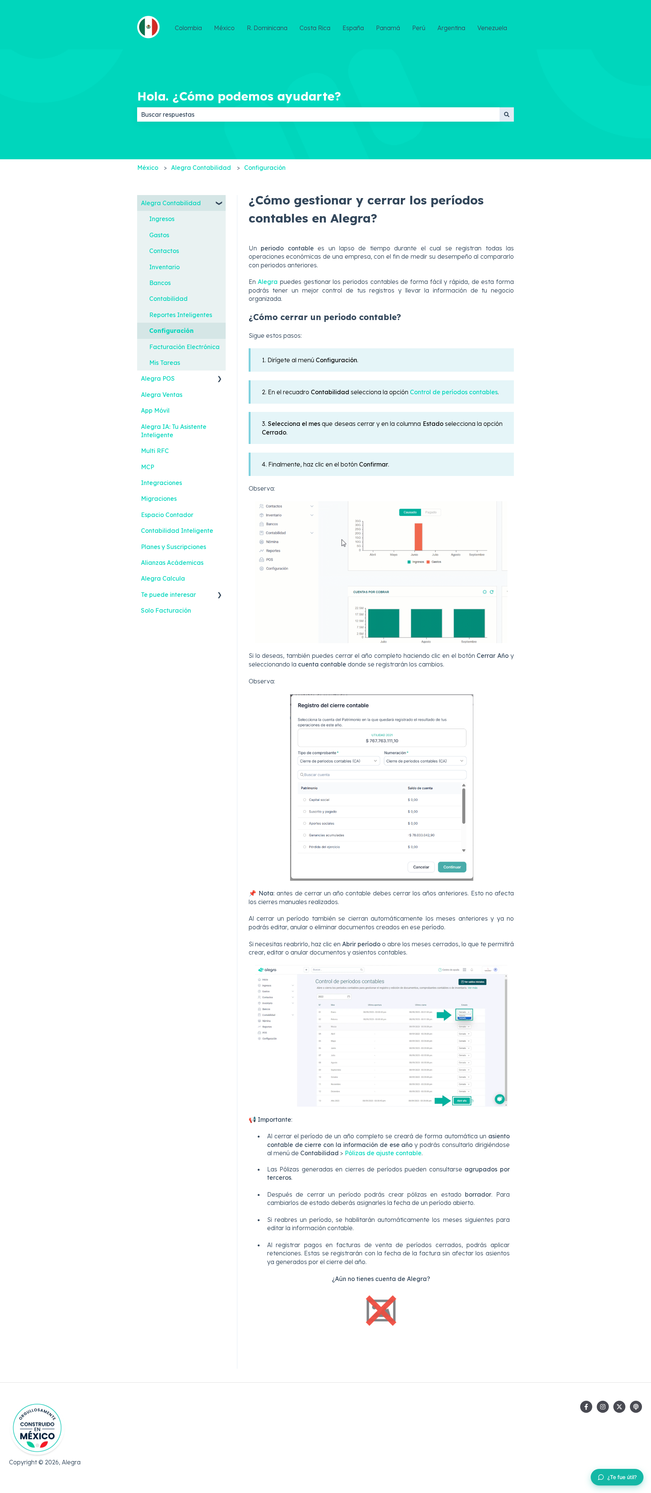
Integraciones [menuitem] (161, 482)
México (224, 28)
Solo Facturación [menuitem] (166, 610)
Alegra (268, 281)
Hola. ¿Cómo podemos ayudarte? (239, 96)
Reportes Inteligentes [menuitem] (180, 315)
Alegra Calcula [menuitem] (163, 578)
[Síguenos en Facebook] (586, 1407)
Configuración (265, 167)
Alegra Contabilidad (201, 167)
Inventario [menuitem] (164, 267)
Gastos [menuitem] (159, 235)
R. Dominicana (267, 28)
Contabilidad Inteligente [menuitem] (177, 530)
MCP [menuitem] (147, 467)
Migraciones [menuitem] (159, 498)
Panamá (388, 28)
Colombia (188, 28)
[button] (220, 203)
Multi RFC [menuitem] (155, 450)
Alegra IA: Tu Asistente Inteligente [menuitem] (173, 431)
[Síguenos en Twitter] (619, 1407)
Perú (418, 28)
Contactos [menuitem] (164, 251)
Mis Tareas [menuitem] (164, 362)
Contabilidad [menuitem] (168, 298)
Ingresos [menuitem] (161, 219)
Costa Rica (315, 28)
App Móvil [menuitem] (155, 410)
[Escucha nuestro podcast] (636, 1407)
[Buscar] (507, 114)
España (353, 28)
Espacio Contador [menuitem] (167, 515)
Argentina (451, 28)
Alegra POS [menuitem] (158, 378)
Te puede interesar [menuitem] (168, 594)
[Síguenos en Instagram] (603, 1407)
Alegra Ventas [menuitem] (161, 394)
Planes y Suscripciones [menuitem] (173, 547)
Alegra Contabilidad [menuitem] (171, 203)
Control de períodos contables (454, 392)
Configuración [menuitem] (171, 330)
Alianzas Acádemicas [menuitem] (172, 562)
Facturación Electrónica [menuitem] (184, 347)
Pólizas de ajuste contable (383, 1153)
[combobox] (318, 114)
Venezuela (492, 28)
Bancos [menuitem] (160, 283)
